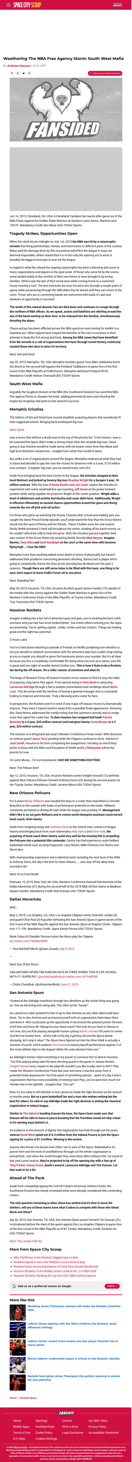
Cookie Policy (43, 1432)
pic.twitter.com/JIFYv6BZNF (80, 976)
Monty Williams (34, 801)
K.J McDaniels (91, 747)
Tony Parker (17, 1165)
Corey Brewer (99, 722)
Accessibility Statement (104, 1432)
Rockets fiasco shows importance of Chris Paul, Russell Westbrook (56, 1266)
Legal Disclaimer (72, 1432)
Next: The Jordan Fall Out (26, 1241)
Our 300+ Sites (98, 1420)
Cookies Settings (46, 1438)
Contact (67, 1420)
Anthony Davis (59, 827)
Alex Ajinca (79, 831)
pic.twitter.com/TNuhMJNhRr (29, 941)
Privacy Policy (97, 1426)
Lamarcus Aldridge (22, 687)
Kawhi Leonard (88, 1031)
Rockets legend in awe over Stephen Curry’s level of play (49, 1262)
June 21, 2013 (69, 984)
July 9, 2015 (66, 948)
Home (13, 1397)
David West (27, 1134)
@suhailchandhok (49, 976)
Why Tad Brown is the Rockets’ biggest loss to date (46, 1257)
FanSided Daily (44, 1426)
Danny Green (35, 1165)
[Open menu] (8, 5)
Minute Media (20, 1447)
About (17, 1420)
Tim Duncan (59, 1044)
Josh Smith (17, 743)
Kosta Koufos (60, 484)
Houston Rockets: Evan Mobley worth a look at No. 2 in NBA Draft (55, 1271)
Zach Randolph (49, 542)
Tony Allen (27, 542)
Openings (41, 1420)
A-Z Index (19, 1438)
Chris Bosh (89, 682)
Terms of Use (21, 1432)
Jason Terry (39, 738)
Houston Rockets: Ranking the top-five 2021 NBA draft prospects (55, 1275)
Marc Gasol (17, 429)
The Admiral (31, 1113)
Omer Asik (98, 831)
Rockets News (28, 1397)
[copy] (29, 73)
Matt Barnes (94, 538)
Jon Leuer (81, 484)
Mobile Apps (21, 1426)
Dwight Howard (19, 1066)
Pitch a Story (70, 1426)
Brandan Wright (78, 480)
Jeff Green (81, 489)
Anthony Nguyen (18, 65)
